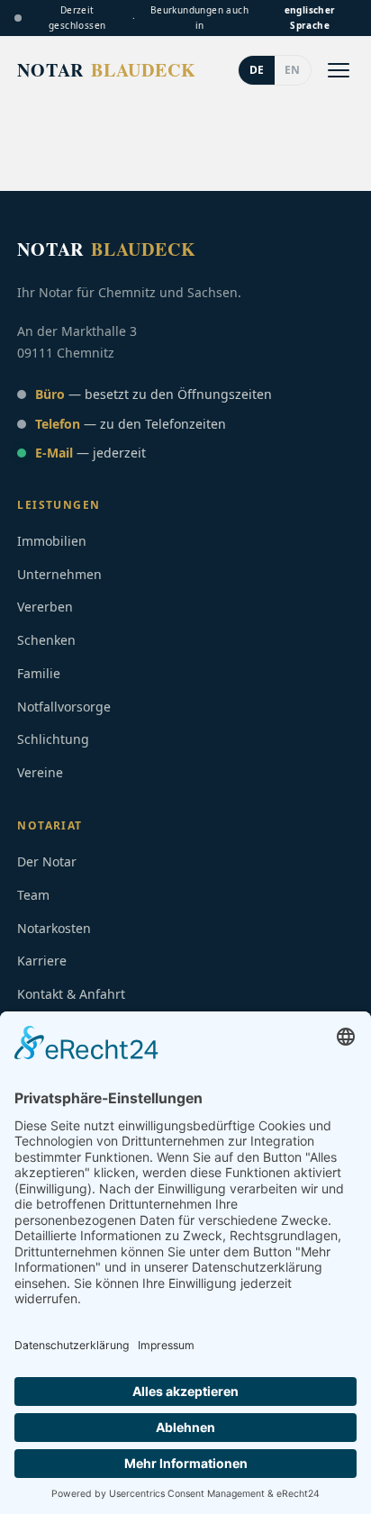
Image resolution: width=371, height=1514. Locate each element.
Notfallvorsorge (64, 706)
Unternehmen (59, 574)
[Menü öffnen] (338, 70)
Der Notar (47, 861)
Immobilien (51, 540)
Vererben (45, 606)
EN (293, 69)
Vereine (40, 772)
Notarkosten (54, 928)
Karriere (42, 960)
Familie (38, 673)
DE (257, 69)
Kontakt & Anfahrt (71, 993)
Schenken (46, 639)
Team (33, 894)
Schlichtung (53, 739)
